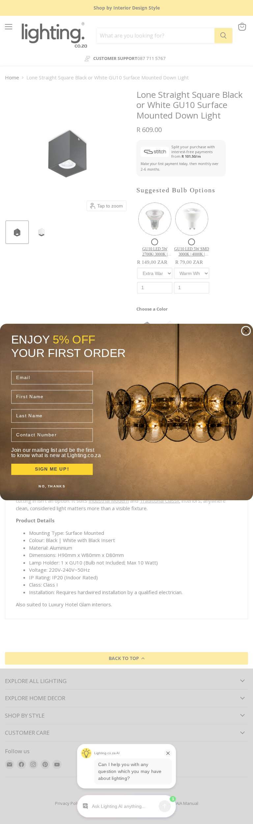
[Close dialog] (246, 331)
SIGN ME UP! (52, 469)
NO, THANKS (52, 486)
